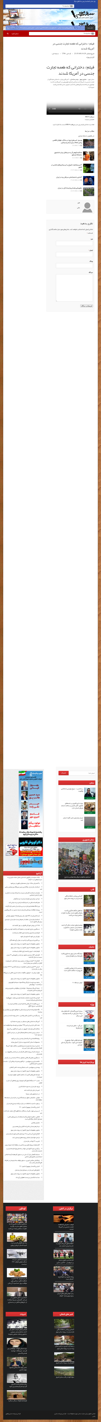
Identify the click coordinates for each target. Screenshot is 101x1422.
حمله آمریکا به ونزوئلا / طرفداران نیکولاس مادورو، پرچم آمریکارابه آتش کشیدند (24, 989)
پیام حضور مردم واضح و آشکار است (66, 1278)
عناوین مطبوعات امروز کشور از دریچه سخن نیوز (25, 943)
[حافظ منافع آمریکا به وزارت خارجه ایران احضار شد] (64, 1237)
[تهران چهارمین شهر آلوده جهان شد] (89, 821)
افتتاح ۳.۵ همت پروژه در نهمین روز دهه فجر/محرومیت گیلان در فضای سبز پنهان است (24, 962)
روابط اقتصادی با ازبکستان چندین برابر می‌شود (25, 1038)
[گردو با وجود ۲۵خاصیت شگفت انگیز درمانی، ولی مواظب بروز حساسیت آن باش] (17, 1272)
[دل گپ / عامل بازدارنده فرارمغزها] (89, 1029)
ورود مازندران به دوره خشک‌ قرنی (29, 1086)
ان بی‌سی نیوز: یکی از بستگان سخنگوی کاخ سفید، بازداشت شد (23, 1112)
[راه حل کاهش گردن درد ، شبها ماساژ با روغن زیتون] (17, 1237)
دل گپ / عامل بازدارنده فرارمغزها (74, 1027)
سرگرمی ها (89, 1049)
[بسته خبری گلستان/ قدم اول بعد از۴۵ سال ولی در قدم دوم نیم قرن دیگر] (89, 1014)
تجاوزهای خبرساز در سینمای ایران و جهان (27, 1170)
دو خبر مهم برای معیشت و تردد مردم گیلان (26, 898)
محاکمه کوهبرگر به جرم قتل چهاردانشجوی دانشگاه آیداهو (68, 153)
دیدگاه (91, 272)
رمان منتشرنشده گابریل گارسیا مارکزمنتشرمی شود (18, 1385)
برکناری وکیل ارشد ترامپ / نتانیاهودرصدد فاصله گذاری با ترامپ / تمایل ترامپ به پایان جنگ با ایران (56, 27)
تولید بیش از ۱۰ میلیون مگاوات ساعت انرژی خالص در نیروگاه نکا (22, 973)
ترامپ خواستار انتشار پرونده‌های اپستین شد (26, 1137)
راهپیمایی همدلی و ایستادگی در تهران (70, 188)
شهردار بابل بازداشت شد (32, 1090)
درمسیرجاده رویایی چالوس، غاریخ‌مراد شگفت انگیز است (73, 969)
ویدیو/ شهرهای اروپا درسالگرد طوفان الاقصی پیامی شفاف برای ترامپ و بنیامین (67, 141)
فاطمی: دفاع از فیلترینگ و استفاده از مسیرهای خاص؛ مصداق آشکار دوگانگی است (24, 1118)
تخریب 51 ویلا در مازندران (32, 1141)
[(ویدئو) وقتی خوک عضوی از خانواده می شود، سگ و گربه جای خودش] (89, 1043)
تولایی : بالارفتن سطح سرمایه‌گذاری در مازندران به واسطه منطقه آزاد (23, 1098)
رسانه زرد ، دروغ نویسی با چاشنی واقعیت (72, 790)
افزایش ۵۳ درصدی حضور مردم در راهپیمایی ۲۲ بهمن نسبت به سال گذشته (24, 956)
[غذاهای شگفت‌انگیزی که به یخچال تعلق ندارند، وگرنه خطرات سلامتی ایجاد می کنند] (89, 914)
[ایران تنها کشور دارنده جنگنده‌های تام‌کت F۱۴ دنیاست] (17, 1253)
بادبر (7, 1413)
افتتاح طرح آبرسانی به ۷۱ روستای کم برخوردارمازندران (23, 1133)
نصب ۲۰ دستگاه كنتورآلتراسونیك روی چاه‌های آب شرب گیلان (24, 1081)
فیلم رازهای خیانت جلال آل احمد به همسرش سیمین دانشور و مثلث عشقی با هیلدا (71, 927)
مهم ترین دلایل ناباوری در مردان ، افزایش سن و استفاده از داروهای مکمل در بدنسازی (17, 1300)
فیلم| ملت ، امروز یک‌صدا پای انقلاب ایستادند (26, 951)
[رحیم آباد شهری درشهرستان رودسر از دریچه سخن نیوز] (64, 1340)
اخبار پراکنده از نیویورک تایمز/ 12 (29, 1166)
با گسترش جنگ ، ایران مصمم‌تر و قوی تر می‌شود (25, 883)
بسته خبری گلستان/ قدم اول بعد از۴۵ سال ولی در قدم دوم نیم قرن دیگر (71, 1013)
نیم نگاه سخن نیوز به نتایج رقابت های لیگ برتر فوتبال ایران (71, 954)
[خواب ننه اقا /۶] (89, 986)
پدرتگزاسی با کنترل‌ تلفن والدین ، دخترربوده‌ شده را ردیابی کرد (23, 1016)
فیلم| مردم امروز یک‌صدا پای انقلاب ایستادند (26, 932)
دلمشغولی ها (89, 977)
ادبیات (89, 934)
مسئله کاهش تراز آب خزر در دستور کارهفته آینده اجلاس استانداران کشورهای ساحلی (23, 1155)
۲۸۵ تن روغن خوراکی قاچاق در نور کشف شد (26, 925)
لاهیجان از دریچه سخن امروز (65, 1362)
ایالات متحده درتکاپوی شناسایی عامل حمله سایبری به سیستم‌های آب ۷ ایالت (24, 878)
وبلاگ (91, 261)
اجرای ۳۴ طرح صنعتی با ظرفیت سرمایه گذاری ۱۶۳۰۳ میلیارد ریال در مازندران (22, 968)
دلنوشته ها (89, 1035)
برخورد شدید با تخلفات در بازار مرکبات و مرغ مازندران (23, 1103)
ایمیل (90, 250)
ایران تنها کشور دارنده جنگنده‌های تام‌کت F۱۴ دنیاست (19, 1262)
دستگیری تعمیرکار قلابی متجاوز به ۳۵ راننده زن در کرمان (22, 1057)
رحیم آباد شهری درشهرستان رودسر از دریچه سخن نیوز (64, 1347)
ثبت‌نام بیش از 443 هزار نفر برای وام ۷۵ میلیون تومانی (23, 915)
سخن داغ (89, 827)
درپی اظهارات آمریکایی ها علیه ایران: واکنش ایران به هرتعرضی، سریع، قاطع (25, 1004)
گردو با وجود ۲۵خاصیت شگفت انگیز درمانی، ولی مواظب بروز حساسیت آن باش (17, 1281)
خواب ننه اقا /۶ (77, 982)
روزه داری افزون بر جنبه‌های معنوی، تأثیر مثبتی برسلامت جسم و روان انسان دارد (72, 805)
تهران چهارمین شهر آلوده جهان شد (73, 819)
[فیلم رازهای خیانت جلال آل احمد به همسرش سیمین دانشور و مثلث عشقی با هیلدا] (89, 928)
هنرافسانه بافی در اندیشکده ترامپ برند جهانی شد (24, 902)
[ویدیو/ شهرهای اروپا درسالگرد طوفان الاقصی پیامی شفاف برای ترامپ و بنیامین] (88, 143)
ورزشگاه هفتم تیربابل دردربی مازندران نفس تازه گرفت (22, 906)
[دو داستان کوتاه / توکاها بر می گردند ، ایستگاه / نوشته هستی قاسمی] (17, 1342)
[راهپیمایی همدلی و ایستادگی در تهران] (88, 191)
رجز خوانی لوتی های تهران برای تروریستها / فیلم (65, 1294)
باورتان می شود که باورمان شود (30, 936)
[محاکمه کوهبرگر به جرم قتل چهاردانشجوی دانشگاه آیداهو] (88, 156)
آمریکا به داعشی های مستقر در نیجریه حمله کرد (25, 1021)
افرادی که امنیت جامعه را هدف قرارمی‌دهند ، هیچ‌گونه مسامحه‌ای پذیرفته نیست (24, 999)
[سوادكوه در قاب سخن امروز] (64, 1371)
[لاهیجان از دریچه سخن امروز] (64, 1357)
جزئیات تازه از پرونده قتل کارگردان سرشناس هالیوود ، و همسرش (24, 1053)
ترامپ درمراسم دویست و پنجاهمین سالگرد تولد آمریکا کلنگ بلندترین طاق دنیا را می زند (24, 1047)
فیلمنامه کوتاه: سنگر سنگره (17, 1400)
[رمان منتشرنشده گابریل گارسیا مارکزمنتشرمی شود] (17, 1378)
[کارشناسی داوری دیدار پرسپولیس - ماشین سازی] (64, 1254)
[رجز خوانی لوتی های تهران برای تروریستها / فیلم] (64, 1287)
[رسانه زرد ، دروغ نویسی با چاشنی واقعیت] (89, 792)
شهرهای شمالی (89, 905)
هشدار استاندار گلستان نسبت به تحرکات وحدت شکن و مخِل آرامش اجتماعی (23, 894)
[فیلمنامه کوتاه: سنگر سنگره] (17, 1394)
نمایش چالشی (35, 1122)
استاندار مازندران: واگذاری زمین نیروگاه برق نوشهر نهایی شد (23, 888)
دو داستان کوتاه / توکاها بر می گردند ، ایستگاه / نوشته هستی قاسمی (17, 1351)
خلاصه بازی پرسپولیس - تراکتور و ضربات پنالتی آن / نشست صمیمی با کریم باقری (22, 1062)
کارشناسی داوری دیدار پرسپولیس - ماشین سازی (65, 1261)
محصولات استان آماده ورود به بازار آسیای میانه (25, 1042)
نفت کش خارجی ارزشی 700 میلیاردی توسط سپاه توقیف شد (21, 1025)
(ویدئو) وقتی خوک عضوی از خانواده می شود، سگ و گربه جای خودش (71, 1042)
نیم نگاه (89, 963)
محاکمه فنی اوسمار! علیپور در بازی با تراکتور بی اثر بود (23, 1028)
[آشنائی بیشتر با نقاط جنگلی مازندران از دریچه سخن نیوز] (89, 899)
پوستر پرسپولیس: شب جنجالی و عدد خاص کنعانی (24, 1067)
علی (79, 202)
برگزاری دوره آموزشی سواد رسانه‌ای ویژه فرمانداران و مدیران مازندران (24, 1149)
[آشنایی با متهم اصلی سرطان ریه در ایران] (88, 180)
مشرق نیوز (83, 79)
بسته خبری (89, 1020)
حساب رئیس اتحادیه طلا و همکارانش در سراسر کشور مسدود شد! (24, 1033)
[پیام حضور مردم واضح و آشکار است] (64, 1271)
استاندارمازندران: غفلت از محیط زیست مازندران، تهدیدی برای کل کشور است (23, 920)
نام (91, 239)
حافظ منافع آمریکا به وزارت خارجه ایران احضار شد (65, 1244)
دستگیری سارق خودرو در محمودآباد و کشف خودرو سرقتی (22, 929)
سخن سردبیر (89, 798)
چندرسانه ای (74, 79)
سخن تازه (89, 812)
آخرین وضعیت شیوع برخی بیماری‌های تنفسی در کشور (66, 166)
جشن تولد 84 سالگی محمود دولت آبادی (18, 1368)
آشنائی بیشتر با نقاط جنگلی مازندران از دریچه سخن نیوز (73, 897)
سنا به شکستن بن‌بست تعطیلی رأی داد (28, 1177)
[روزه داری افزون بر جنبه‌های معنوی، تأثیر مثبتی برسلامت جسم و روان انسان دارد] (89, 806)
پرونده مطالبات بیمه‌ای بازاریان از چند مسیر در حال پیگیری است (23, 911)
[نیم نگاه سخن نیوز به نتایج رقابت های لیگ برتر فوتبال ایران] (89, 957)
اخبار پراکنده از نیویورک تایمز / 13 (29, 1107)
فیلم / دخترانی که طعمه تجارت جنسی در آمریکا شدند (66, 1227)
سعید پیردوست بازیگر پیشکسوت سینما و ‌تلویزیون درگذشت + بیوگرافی (25, 983)
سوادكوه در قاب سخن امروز (65, 1377)
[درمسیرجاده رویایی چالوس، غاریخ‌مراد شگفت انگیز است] (89, 971)
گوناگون (89, 920)
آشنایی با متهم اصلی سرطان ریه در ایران (69, 177)
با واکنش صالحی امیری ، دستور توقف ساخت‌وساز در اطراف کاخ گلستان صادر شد (23, 1161)
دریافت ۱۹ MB (89, 116)
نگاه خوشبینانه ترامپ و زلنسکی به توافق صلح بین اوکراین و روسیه (22, 1010)
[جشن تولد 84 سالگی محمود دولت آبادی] (17, 1361)
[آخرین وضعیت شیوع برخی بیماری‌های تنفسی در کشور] (88, 168)
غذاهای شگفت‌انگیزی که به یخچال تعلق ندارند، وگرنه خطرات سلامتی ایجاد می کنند (71, 913)
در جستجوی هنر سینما (33, 1093)
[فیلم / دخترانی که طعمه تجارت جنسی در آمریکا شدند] (64, 1218)
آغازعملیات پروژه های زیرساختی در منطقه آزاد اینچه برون (22, 1144)
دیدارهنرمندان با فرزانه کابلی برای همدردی (26, 1126)
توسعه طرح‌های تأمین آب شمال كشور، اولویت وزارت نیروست (25, 1075)
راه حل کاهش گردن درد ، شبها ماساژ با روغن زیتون (18, 1244)
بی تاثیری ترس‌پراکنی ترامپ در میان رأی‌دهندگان (24, 940)
